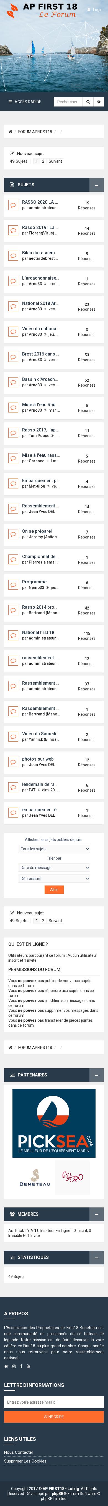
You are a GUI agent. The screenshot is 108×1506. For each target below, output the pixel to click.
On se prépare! (37, 531)
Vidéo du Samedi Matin (45, 733)
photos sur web (38, 759)
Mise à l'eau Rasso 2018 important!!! (59, 404)
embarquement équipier (46, 809)
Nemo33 (36, 587)
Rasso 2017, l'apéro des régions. (55, 430)
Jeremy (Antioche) (46, 537)
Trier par (54, 858)
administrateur (42, 208)
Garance (36, 461)
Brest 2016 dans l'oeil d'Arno (51, 354)
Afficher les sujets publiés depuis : (54, 839)
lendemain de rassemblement (52, 784)
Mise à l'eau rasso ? (42, 455)
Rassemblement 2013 (44, 683)
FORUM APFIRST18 (35, 132)
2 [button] (43, 161)
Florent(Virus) (41, 233)
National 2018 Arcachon (46, 303)
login (97, 9)
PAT (32, 790)
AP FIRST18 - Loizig (61, 1488)
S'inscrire (54, 1417)
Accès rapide (28, 102)
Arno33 (35, 283)
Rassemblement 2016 (44, 506)
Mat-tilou (37, 486)
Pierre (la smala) (44, 562)
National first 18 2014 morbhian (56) (58, 632)
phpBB (57, 1493)
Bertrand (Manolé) (45, 613)
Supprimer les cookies (25, 1461)
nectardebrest (42, 258)
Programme (34, 581)
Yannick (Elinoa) (43, 739)
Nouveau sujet (30, 153)
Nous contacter (18, 1452)
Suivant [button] (55, 161)
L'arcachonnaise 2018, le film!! (53, 278)
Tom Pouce (39, 435)
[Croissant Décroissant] (54, 878)
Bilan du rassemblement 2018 (52, 252)
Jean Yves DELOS (44, 511)
